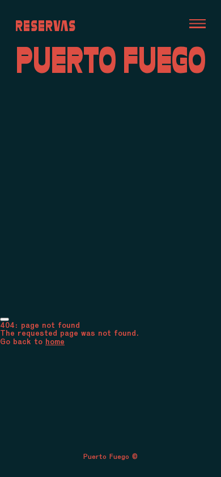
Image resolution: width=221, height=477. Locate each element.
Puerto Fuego (111, 60)
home (55, 341)
